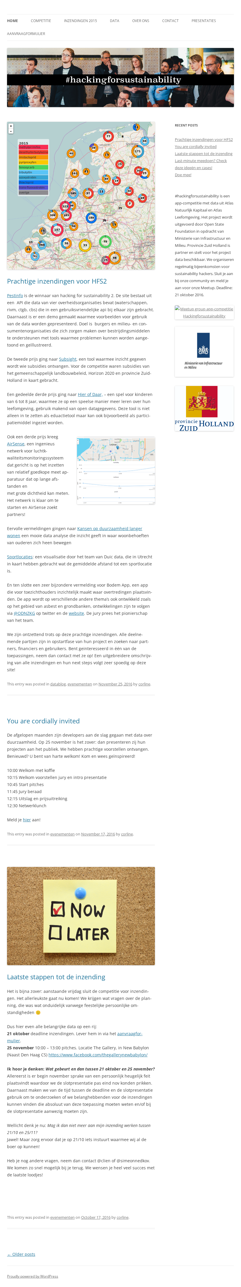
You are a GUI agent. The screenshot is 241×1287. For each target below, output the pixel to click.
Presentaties (204, 20)
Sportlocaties (20, 557)
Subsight (67, 359)
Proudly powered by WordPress (32, 1276)
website (76, 613)
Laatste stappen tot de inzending (56, 976)
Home (12, 20)
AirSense (15, 444)
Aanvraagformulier (26, 33)
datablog (58, 684)
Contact (170, 20)
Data (114, 20)
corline (144, 684)
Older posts (21, 1254)
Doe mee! (183, 174)
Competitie (41, 20)
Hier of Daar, (90, 394)
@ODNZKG (24, 613)
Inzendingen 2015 (80, 20)
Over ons (140, 20)
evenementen (80, 684)
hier (27, 820)
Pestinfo (15, 295)
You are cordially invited (43, 720)
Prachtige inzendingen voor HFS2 (57, 281)
